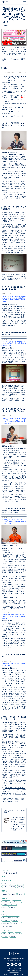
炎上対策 (13, 894)
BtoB (4, 914)
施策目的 (4, 898)
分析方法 (18, 933)
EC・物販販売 (6, 901)
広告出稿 (5, 894)
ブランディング (17, 901)
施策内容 (4, 891)
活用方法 (5, 936)
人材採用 (5, 907)
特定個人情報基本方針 (16, 970)
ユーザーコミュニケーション (10, 904)
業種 (2, 911)
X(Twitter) (12, 886)
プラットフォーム (6, 880)
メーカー (15, 920)
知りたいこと (5, 930)
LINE (21, 883)
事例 (4, 933)
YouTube (20, 886)
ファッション (6, 920)
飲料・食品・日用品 (7, 926)
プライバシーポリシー (14, 972)
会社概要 (19, 968)
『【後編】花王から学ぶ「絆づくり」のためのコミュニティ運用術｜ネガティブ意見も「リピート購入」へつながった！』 (13, 789)
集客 (12, 907)
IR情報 (8, 970)
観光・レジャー (16, 923)
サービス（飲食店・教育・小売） (11, 917)
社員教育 (21, 894)
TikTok (4, 886)
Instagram (14, 883)
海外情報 (13, 936)
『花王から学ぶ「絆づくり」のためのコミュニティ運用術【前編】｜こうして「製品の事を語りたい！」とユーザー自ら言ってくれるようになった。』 (14, 50)
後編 (5, 59)
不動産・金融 (6, 923)
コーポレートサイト (11, 968)
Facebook (18, 794)
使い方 (10, 933)
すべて (3, 877)
